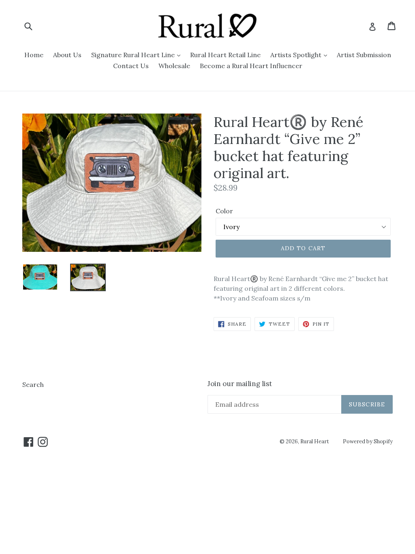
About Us (67, 55)
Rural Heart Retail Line (225, 55)
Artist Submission (364, 55)
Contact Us (131, 66)
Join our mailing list (240, 384)
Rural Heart (314, 441)
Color (224, 211)
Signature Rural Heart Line (133, 55)
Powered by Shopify (368, 441)
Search (33, 384)
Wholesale (174, 66)
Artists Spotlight (296, 55)
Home (33, 55)
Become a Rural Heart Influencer (251, 66)
